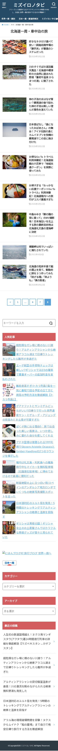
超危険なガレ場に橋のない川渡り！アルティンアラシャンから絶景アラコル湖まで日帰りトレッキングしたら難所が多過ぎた (29, 352)
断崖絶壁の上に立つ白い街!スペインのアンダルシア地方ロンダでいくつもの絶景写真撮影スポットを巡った (29, 489)
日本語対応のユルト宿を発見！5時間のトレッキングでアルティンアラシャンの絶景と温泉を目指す (29, 510)
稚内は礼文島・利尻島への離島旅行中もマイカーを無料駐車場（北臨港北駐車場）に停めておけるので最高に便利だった (27, 469)
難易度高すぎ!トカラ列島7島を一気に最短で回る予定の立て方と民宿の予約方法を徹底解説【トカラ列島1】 (28, 392)
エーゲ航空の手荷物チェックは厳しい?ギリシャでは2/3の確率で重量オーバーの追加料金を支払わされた (27, 372)
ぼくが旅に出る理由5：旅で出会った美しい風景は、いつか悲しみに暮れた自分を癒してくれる (35, 431)
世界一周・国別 (8, 19)
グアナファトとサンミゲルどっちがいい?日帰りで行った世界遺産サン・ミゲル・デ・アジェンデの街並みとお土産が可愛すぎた (29, 413)
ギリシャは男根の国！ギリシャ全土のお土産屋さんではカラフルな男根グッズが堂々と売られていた (29, 530)
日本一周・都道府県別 (28, 19)
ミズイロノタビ (29, 5)
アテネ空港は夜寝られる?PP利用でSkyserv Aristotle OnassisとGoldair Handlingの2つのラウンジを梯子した (28, 449)
